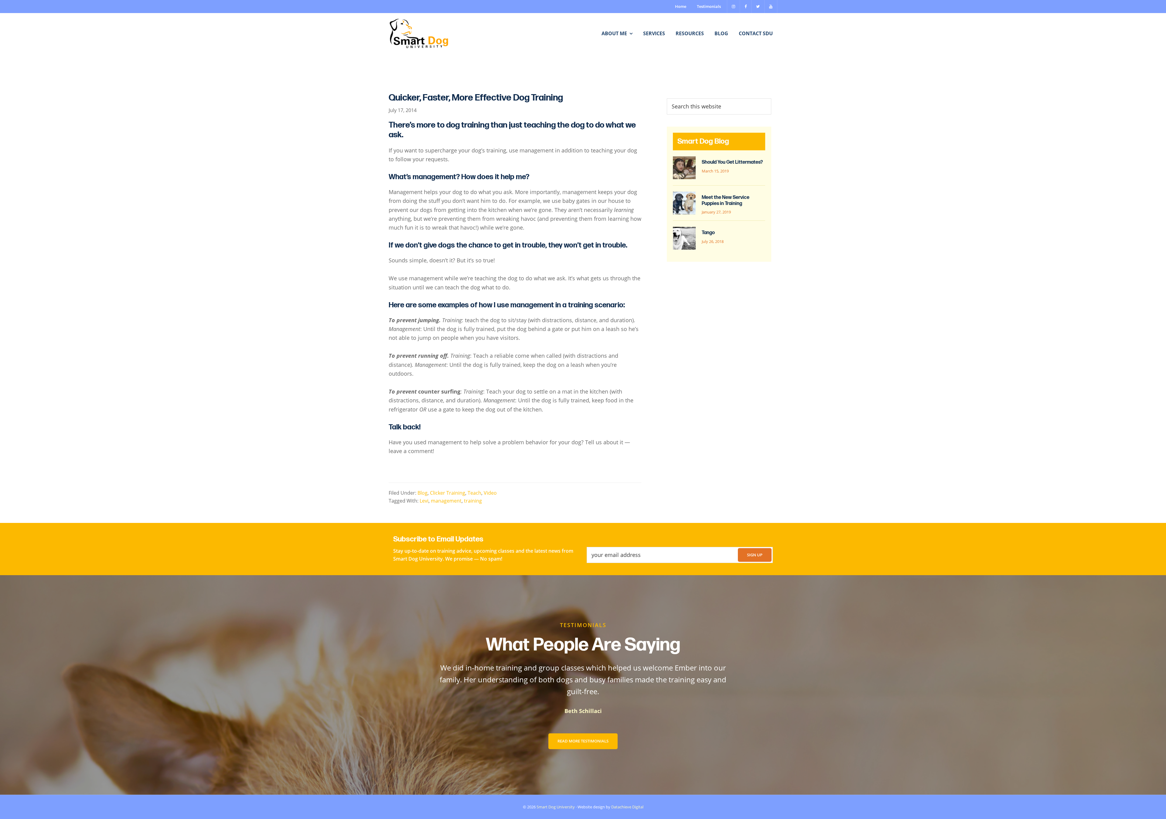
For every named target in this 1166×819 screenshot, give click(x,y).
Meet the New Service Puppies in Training (725, 200)
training (473, 500)
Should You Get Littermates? (732, 162)
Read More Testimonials (583, 741)
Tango (708, 233)
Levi (424, 500)
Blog (423, 493)
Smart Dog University (556, 807)
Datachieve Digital (627, 807)
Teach (474, 493)
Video (490, 493)
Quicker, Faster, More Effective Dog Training (476, 97)
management (446, 500)
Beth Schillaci (583, 711)
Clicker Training (447, 493)
